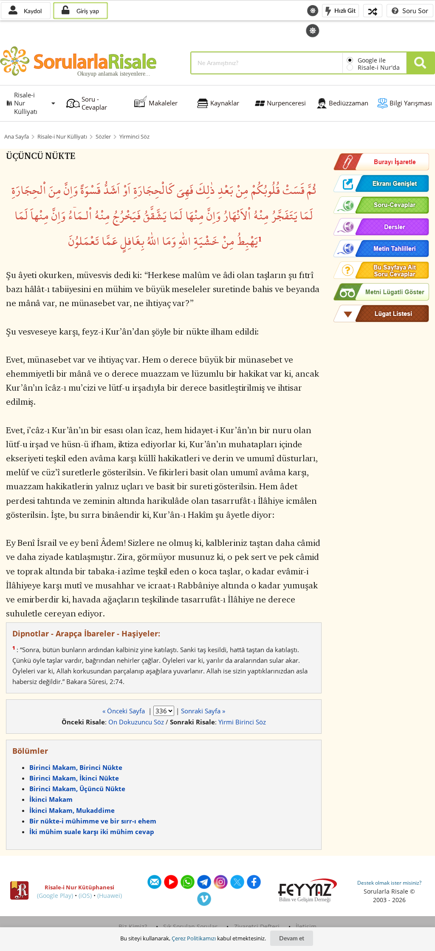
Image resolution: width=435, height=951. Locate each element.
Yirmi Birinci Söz (242, 722)
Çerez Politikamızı (194, 938)
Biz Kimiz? (133, 927)
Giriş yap (87, 10)
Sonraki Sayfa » (203, 711)
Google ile (372, 60)
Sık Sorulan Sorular (190, 927)
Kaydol (32, 10)
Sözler (103, 136)
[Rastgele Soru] (372, 10)
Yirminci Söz (134, 136)
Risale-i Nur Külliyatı (62, 136)
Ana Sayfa (16, 136)
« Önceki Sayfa (124, 711)
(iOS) (85, 895)
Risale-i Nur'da (379, 67)
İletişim (306, 927)
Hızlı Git (344, 10)
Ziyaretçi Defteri (257, 927)
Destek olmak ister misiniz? (389, 882)
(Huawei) (109, 895)
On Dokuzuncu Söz (136, 722)
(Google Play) (55, 895)
